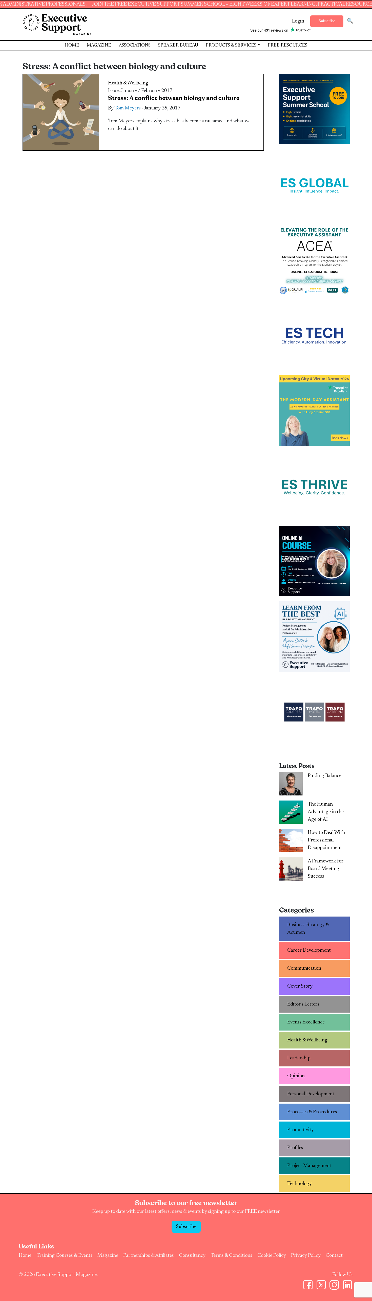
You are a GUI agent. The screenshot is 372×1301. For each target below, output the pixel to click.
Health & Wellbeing (128, 83)
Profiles (295, 1147)
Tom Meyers (127, 108)
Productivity (300, 1129)
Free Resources (287, 45)
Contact (334, 1255)
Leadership (299, 1058)
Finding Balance (324, 775)
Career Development (309, 950)
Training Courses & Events (64, 1255)
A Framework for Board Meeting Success (325, 869)
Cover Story (300, 986)
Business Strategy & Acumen (308, 928)
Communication (304, 968)
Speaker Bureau (178, 45)
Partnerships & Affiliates (148, 1255)
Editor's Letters (303, 1004)
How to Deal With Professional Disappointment (326, 840)
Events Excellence (306, 1022)
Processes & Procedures (312, 1111)
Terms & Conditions (231, 1255)
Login (298, 21)
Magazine (99, 45)
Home (72, 45)
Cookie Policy (271, 1255)
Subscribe (327, 21)
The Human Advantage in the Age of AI (326, 812)
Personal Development (310, 1094)
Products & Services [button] (231, 45)
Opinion (296, 1076)
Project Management (309, 1165)
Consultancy (192, 1255)
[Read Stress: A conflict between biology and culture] (61, 112)
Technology (299, 1183)
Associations (135, 45)
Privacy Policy (306, 1255)
